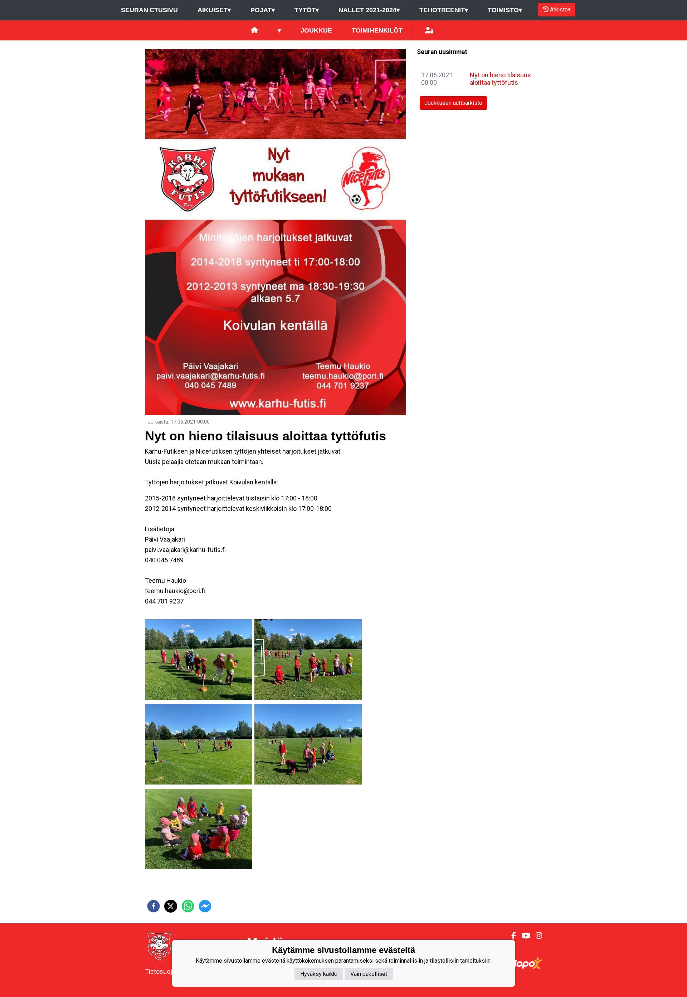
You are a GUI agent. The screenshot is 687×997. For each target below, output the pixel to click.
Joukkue (316, 30)
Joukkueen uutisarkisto (453, 102)
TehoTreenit (443, 10)
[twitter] (170, 906)
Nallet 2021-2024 (369, 10)
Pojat (262, 10)
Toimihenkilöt (377, 30)
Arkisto (560, 9)
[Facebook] (511, 936)
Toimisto (505, 10)
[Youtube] (523, 936)
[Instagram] (536, 936)
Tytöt (306, 10)
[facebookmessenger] (205, 906)
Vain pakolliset (368, 974)
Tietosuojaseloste (171, 971)
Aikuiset (214, 10)
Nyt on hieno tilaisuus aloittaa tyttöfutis (500, 78)
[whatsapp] (187, 906)
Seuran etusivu (149, 10)
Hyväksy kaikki (318, 974)
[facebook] (153, 906)
